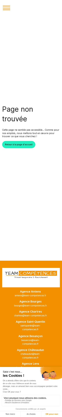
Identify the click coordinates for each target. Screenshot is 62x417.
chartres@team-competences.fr (30, 315)
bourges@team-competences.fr (30, 305)
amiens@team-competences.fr (30, 295)
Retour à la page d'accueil (18, 144)
